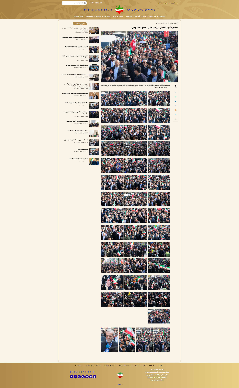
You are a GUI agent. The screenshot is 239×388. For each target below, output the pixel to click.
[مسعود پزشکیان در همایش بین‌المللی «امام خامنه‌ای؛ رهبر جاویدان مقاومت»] (94, 30)
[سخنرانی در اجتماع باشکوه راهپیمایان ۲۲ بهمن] (94, 133)
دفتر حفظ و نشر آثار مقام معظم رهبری (157, 375)
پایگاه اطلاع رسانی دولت (157, 380)
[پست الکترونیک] (175, 110)
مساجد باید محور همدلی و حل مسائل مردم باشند (77, 121)
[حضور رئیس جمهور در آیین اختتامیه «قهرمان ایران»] (94, 49)
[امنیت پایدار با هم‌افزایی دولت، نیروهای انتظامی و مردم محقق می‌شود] (94, 114)
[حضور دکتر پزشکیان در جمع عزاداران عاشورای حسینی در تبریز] (94, 39)
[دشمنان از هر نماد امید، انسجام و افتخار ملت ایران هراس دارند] (94, 77)
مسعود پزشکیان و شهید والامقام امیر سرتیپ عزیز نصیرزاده (75, 93)
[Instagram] (75, 376)
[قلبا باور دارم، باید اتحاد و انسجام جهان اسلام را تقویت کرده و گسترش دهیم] (94, 58)
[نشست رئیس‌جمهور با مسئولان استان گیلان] (94, 161)
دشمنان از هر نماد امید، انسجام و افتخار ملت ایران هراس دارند (74, 75)
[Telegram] (79, 376)
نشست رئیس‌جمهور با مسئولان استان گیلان (78, 159)
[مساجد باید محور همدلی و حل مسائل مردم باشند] (94, 123)
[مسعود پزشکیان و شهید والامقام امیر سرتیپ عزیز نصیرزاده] (94, 95)
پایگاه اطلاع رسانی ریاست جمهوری (157, 377)
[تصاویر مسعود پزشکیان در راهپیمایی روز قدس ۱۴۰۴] (94, 105)
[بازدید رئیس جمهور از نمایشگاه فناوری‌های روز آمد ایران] (94, 142)
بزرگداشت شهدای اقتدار (83, 149)
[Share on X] (175, 92)
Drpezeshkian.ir (83, 372)
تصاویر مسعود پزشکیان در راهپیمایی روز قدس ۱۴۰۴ (76, 103)
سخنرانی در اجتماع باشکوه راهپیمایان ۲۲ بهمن (77, 131)
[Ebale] (87, 376)
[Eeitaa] (94, 376)
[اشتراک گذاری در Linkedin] (175, 101)
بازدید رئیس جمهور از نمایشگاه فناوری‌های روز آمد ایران (76, 140)
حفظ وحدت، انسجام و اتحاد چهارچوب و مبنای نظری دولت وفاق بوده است (161, 3)
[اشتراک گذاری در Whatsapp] (175, 96)
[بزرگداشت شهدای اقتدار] (94, 151)
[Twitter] (71, 376)
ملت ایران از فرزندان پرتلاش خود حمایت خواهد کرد (77, 65)
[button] (121, 3)
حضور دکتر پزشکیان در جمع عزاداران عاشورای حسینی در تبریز (75, 37)
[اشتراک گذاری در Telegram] (175, 105)
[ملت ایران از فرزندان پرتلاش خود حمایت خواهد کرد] (94, 67)
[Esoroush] (90, 376)
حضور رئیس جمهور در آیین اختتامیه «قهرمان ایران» (76, 47)
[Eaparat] (83, 376)
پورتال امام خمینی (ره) (157, 370)
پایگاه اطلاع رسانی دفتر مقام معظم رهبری (157, 372)
